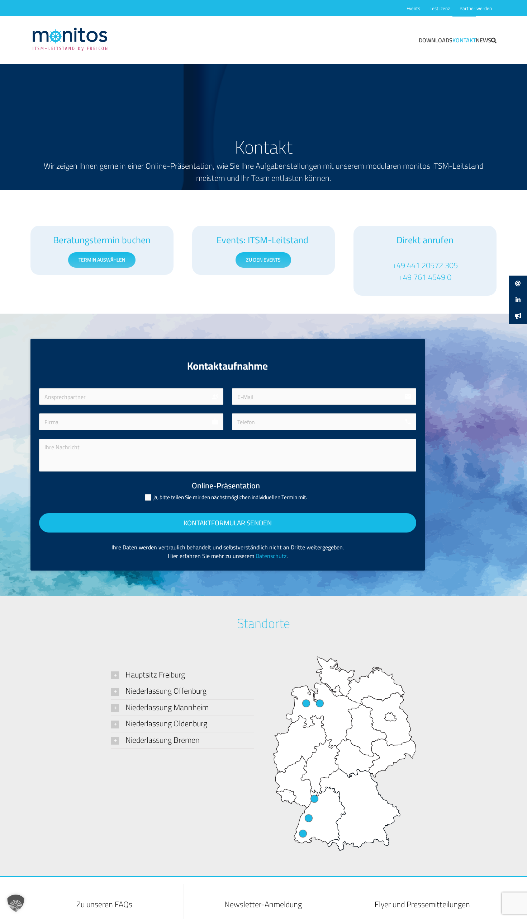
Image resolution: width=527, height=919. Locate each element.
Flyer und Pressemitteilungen (422, 904)
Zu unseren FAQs (104, 904)
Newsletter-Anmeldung (263, 904)
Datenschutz (271, 555)
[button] (494, 40)
